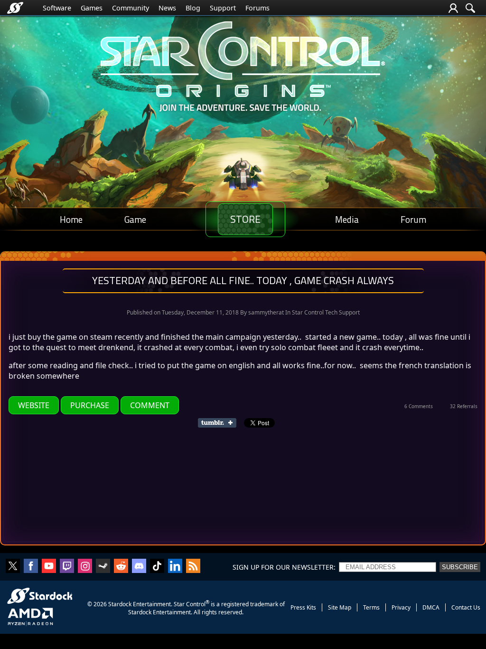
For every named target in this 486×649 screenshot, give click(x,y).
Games (92, 7)
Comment (149, 405)
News (167, 7)
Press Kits (303, 607)
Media (347, 219)
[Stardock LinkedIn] (175, 567)
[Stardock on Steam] (103, 567)
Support (223, 7)
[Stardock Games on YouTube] (49, 567)
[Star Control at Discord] (139, 567)
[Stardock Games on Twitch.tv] (67, 567)
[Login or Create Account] (453, 8)
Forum (413, 219)
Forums (257, 7)
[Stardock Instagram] (85, 567)
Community (130, 7)
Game (135, 219)
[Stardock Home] (15, 8)
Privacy (401, 607)
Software (57, 7)
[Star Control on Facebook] (31, 567)
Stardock (119, 604)
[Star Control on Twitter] (13, 567)
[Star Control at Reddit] (121, 567)
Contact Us (465, 607)
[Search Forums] (470, 8)
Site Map (339, 607)
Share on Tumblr (220, 423)
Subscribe (460, 567)
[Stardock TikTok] (157, 567)
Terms (371, 607)
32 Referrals (463, 406)
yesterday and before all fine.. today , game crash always (243, 280)
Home (71, 219)
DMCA (430, 607)
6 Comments (418, 406)
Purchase (89, 405)
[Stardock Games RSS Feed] (193, 567)
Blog (193, 7)
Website (33, 405)
